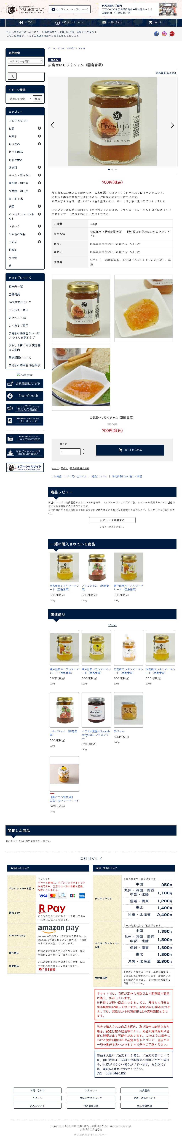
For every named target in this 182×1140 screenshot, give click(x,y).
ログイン (30, 22)
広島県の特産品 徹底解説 (25, 365)
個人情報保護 (144, 1105)
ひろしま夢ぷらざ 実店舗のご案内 (25, 347)
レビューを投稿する (112, 520)
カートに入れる (133, 449)
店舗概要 (14, 294)
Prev (52, 125)
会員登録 (145, 1090)
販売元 (64, 468)
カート (158, 22)
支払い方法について (72, 22)
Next (172, 125)
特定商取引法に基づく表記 (127, 476)
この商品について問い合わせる (69, 476)
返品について (99, 476)
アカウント (91, 1090)
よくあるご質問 (18, 325)
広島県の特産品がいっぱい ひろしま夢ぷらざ (24, 335)
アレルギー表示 (18, 310)
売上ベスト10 (17, 317)
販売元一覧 (16, 286)
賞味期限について (20, 357)
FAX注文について (20, 302)
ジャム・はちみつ (66, 48)
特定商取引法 (91, 1105)
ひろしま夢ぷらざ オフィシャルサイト (91, 1134)
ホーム (51, 48)
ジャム (81, 48)
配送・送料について (144, 1098)
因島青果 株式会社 (166, 72)
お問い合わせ (115, 22)
